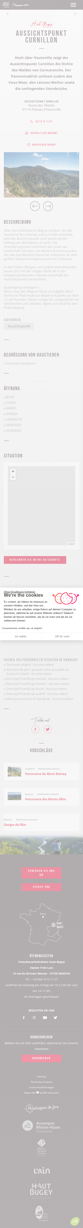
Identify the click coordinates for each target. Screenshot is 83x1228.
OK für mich (62, 636)
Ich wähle (20, 636)
